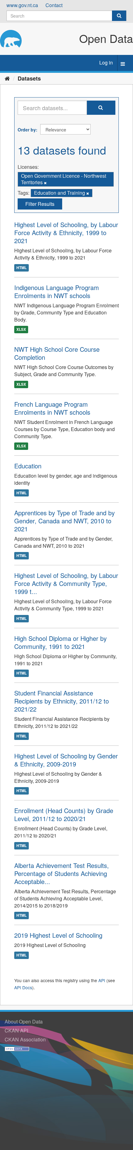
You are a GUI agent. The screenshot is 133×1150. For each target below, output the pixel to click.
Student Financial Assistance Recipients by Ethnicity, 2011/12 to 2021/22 (61, 700)
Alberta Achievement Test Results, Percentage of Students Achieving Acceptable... (61, 873)
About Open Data (24, 1021)
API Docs (23, 987)
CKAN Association (25, 1039)
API (101, 980)
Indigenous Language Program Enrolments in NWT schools (56, 291)
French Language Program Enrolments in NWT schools (52, 408)
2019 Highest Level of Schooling (58, 935)
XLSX (21, 329)
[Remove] (45, 182)
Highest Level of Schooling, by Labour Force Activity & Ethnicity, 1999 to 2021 (66, 232)
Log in (106, 62)
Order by (27, 130)
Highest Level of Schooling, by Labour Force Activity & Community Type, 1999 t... (66, 583)
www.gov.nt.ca (22, 5)
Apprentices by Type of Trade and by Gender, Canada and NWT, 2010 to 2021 (64, 520)
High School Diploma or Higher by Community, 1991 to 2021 (60, 642)
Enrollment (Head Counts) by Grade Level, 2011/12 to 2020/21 (63, 814)
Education (27, 465)
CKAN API (16, 1030)
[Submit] (119, 15)
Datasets (29, 78)
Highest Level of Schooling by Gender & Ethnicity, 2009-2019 (66, 759)
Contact (53, 5)
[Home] (7, 78)
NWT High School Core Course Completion (57, 353)
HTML (21, 267)
